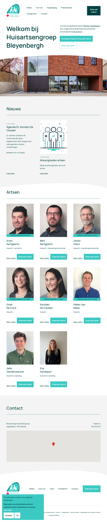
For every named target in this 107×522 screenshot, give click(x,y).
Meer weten (11, 258)
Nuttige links (32, 14)
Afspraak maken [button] (68, 45)
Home (29, 8)
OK (17, 515)
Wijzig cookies (75, 512)
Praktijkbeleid (66, 8)
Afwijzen (8, 515)
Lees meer (10, 173)
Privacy (58, 512)
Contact (44, 14)
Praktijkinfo (62, 489)
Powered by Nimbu (54, 515)
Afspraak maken (94, 10)
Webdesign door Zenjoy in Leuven (90, 512)
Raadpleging (52, 8)
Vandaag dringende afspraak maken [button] (76, 39)
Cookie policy (65, 512)
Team (52, 489)
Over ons (39, 8)
